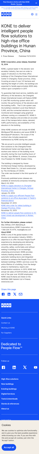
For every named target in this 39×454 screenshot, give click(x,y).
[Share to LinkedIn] (9, 294)
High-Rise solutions (9, 379)
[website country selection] (32, 14)
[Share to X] (15, 294)
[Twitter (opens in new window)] (25, 367)
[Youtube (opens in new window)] (35, 367)
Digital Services (8, 394)
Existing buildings (9, 389)
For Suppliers (6, 333)
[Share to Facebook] (3, 294)
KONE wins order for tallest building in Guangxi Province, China (16, 206)
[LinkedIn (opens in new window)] (14, 367)
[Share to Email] (20, 294)
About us (5, 409)
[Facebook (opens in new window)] (3, 367)
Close (36, 3)
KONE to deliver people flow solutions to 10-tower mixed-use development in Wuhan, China (18, 215)
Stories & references (10, 404)
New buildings (7, 384)
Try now (19, 4)
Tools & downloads (9, 399)
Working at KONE (8, 328)
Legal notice (6, 420)
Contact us (5, 323)
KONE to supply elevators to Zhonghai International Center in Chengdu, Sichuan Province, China (17, 188)
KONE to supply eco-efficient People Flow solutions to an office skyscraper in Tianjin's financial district (18, 198)
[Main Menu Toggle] (36, 14)
